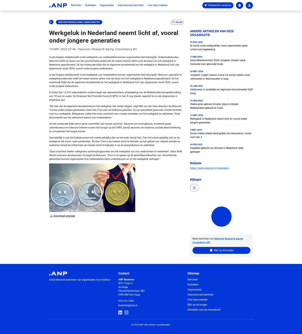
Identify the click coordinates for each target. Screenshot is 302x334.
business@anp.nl (127, 305)
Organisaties (107, 5)
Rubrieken (90, 5)
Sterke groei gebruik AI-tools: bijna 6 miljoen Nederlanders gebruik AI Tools (214, 106)
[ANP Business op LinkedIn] (120, 312)
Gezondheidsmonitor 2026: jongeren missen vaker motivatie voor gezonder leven (218, 62)
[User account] (249, 5)
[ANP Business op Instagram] (126, 312)
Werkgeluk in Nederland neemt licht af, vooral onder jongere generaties (218, 120)
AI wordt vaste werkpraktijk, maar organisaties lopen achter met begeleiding (219, 47)
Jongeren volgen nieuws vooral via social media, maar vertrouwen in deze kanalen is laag (220, 76)
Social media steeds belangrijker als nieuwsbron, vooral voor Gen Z (220, 135)
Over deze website (158, 5)
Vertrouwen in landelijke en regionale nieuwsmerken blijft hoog (221, 91)
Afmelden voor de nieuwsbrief (204, 309)
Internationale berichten (131, 5)
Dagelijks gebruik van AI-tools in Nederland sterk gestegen (216, 149)
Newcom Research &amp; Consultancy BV (79, 22)
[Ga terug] (51, 22)
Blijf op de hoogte (197, 304)
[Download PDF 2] (194, 187)
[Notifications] (239, 5)
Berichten (76, 5)
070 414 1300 (126, 300)
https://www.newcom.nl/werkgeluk (209, 168)
